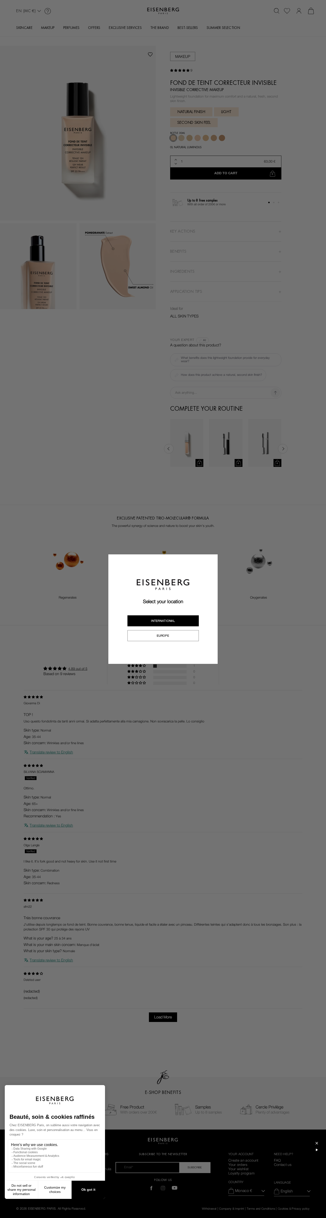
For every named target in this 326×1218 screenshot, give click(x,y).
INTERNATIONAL (163, 620)
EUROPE (163, 635)
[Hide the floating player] (317, 1143)
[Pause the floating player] (317, 1150)
